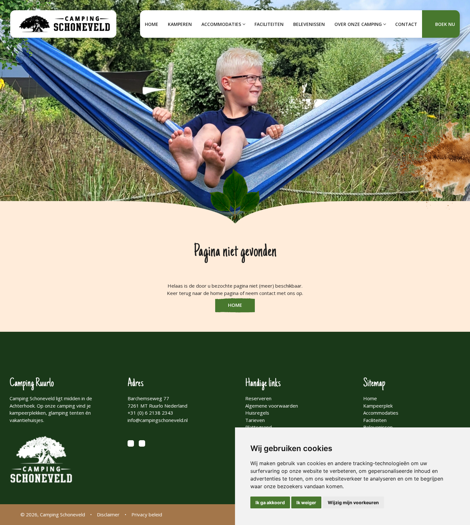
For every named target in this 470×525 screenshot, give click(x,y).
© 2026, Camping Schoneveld (52, 514)
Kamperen (180, 24)
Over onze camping (358, 24)
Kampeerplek (378, 405)
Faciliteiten (269, 24)
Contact (406, 24)
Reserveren (258, 398)
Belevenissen (309, 24)
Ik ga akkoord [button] (270, 502)
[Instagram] (142, 443)
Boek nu (445, 24)
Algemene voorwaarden (271, 405)
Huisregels (257, 413)
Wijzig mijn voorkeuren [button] (353, 502)
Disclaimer (108, 514)
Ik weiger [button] (306, 502)
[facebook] (131, 443)
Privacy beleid (146, 514)
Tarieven (255, 420)
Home (151, 24)
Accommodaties (221, 24)
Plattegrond (258, 427)
